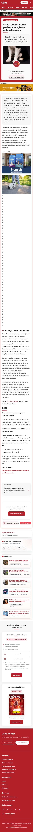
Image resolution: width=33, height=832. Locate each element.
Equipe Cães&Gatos (18, 71)
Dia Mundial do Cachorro (10, 797)
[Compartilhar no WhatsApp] (4, 548)
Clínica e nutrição (21, 7)
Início (3, 7)
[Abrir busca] (30, 2)
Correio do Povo (12, 401)
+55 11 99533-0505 (8, 814)
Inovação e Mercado (8, 766)
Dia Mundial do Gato (8, 800)
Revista (10, 7)
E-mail (4, 781)
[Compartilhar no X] (14, 548)
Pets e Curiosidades (10, 20)
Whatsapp (5, 788)
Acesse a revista (16, 722)
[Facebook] (11, 809)
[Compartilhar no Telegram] (19, 548)
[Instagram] (3, 809)
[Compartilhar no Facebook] (24, 548)
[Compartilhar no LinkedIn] (9, 548)
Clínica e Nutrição (7, 759)
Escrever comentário (16, 513)
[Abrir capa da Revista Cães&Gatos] (16, 704)
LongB (25, 827)
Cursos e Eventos (7, 763)
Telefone (4, 785)
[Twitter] (15, 809)
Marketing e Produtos (9, 769)
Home (4, 535)
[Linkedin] (7, 809)
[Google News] (19, 809)
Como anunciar (8, 742)
